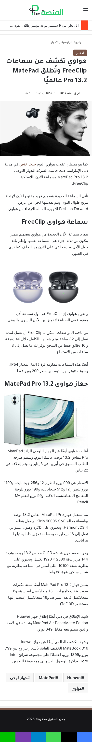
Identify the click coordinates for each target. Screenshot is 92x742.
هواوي (77, 688)
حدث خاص (27, 164)
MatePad (47, 677)
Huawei (74, 677)
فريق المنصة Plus (69, 93)
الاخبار (55, 42)
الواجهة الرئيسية (72, 42)
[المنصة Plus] (46, 10)
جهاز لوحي (18, 677)
